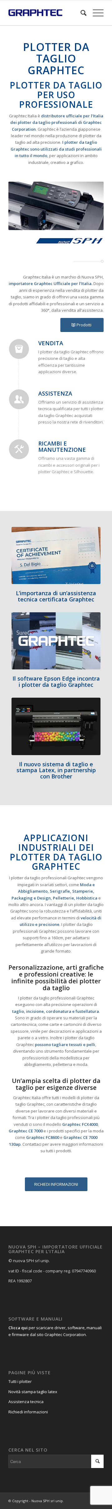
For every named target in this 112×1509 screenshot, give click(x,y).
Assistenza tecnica (26, 1401)
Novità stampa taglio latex (32, 1391)
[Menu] (95, 12)
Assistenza (55, 393)
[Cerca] (80, 12)
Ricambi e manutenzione (62, 446)
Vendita (50, 343)
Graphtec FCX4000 (80, 1124)
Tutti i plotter (20, 1381)
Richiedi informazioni (28, 1412)
